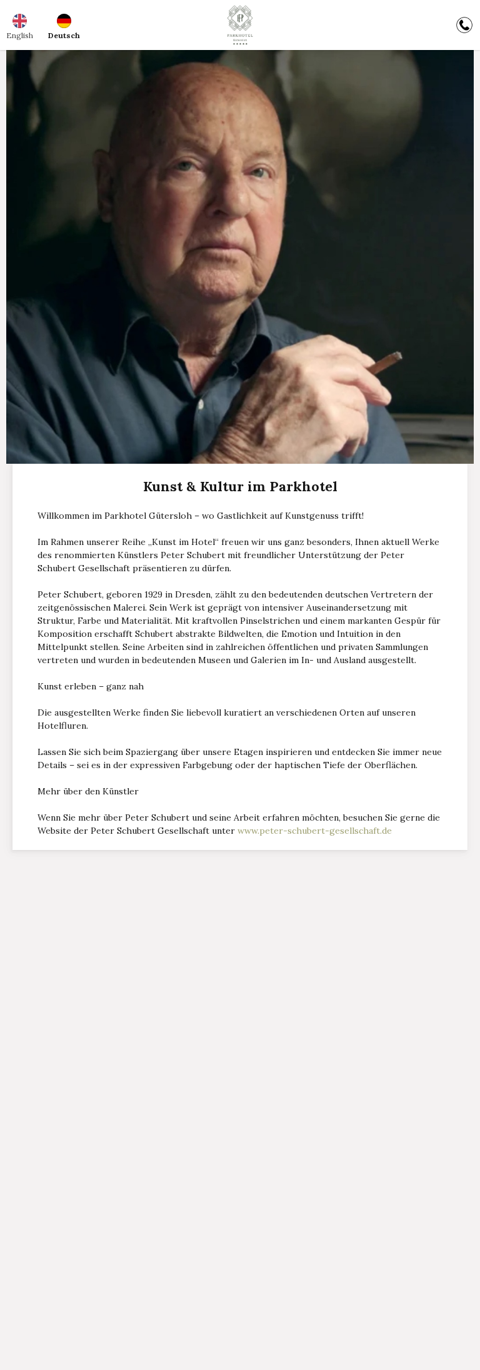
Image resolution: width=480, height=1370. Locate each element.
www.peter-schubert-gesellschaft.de (315, 830)
